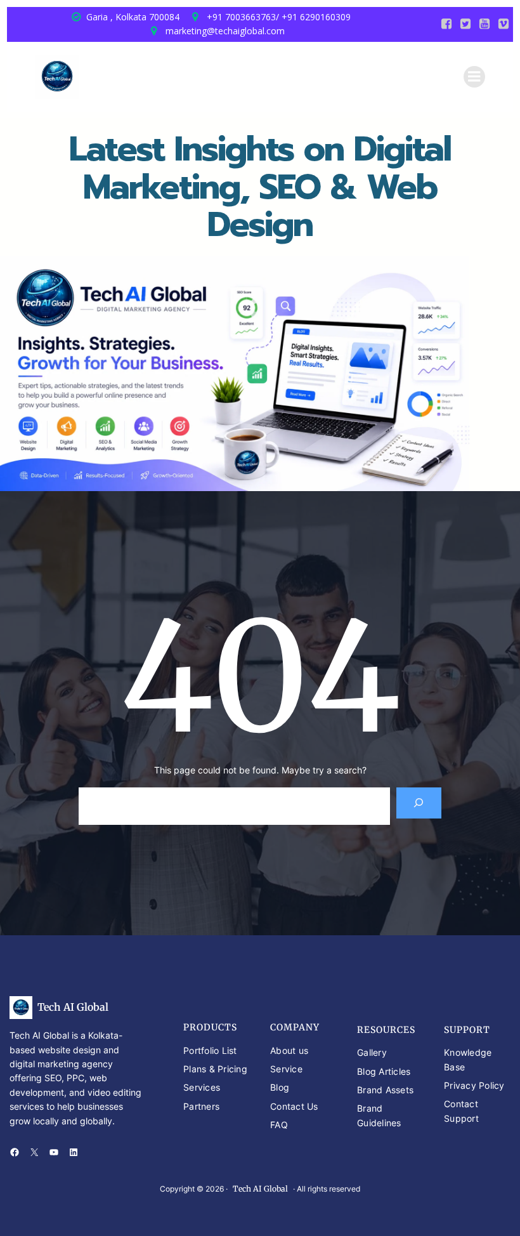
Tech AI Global (72, 1007)
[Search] (418, 803)
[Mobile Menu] (474, 77)
